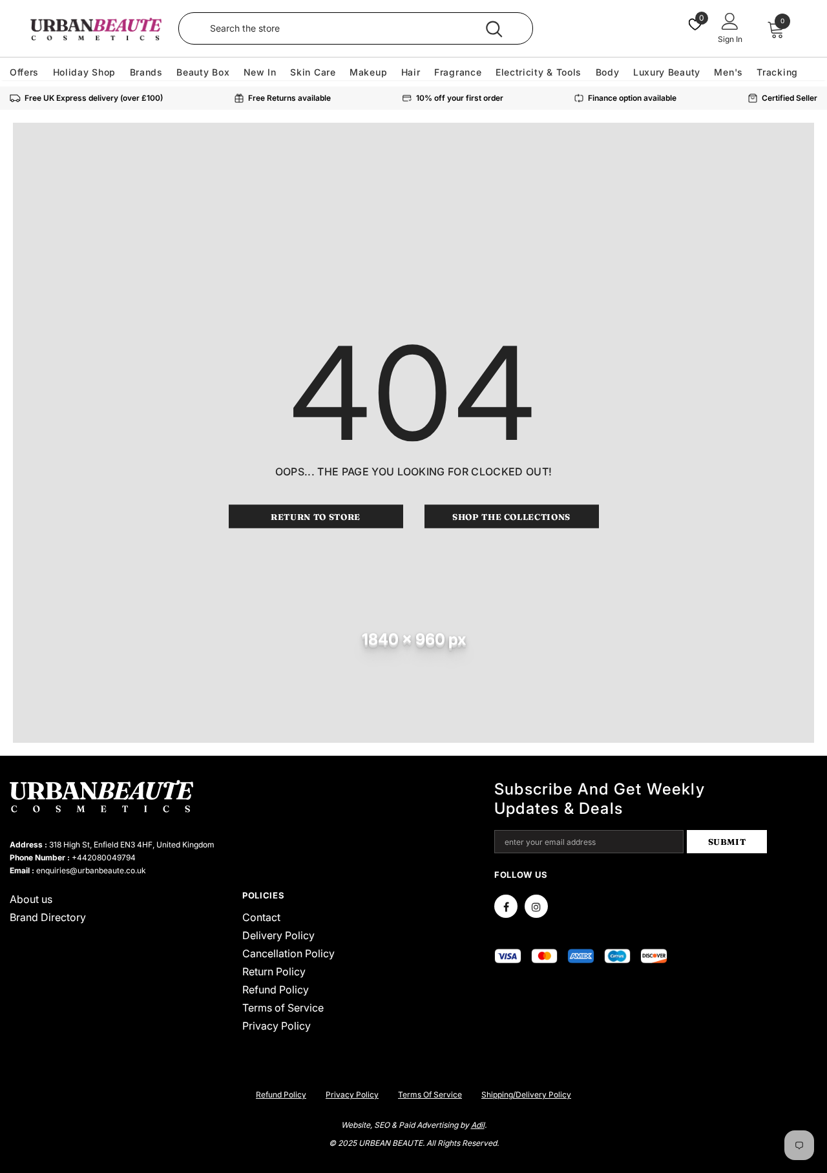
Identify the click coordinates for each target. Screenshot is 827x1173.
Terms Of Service (430, 1094)
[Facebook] (506, 906)
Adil (478, 1125)
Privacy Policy (352, 1094)
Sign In (730, 39)
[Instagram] (536, 906)
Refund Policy (281, 1094)
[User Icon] (730, 21)
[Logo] (96, 28)
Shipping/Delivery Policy (526, 1094)
